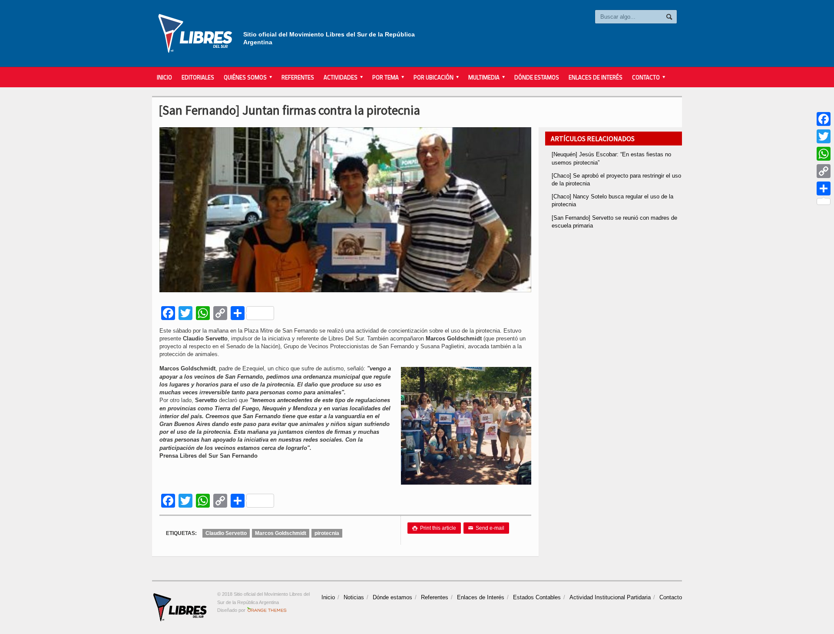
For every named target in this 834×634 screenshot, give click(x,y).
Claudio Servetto (226, 533)
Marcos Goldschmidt (280, 533)
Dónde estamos (536, 77)
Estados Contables (537, 597)
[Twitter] (823, 136)
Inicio (164, 77)
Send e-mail (486, 528)
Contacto (670, 597)
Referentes (297, 77)
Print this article (434, 528)
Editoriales (198, 77)
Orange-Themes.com (267, 610)
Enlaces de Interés (595, 77)
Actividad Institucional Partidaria (610, 597)
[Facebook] (823, 119)
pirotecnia (326, 533)
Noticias (354, 597)
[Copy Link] (823, 171)
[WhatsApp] (823, 153)
